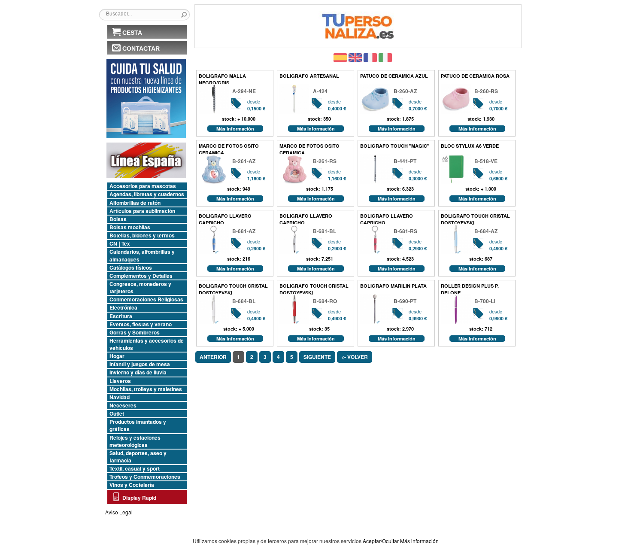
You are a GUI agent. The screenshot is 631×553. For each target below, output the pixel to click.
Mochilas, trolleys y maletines (145, 389)
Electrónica (123, 307)
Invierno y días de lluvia (138, 372)
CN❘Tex (119, 243)
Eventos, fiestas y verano (140, 324)
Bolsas (118, 219)
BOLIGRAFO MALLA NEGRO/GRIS (222, 78)
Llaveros (120, 381)
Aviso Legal (119, 512)
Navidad (119, 397)
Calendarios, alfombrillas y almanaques (142, 255)
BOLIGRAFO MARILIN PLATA (393, 286)
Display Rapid (139, 497)
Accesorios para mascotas (142, 186)
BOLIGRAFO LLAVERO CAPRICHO (225, 218)
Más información (419, 540)
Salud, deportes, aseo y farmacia (138, 457)
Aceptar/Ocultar (381, 540)
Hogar (116, 356)
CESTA (132, 32)
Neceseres (123, 405)
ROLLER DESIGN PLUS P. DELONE (470, 288)
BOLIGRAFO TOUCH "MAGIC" (394, 146)
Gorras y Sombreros (134, 332)
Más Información (235, 128)
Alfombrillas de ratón (135, 203)
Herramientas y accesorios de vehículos (146, 344)
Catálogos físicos (130, 267)
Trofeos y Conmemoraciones (144, 476)
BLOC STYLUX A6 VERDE (470, 146)
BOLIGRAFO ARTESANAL (309, 76)
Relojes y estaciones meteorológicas (135, 441)
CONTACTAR (141, 48)
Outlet (116, 413)
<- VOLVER (354, 357)
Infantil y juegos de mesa (139, 364)
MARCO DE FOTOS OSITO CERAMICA (229, 148)
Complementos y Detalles (141, 276)
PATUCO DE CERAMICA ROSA (475, 76)
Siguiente (317, 357)
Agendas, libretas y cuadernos (146, 194)
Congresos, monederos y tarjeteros (140, 287)
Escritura (120, 316)
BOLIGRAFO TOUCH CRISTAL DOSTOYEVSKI (475, 218)
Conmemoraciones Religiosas (146, 299)
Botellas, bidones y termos (142, 235)
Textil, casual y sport (134, 468)
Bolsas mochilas (129, 227)
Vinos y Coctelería (131, 485)
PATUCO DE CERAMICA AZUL (394, 76)
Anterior (213, 357)
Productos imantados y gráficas (137, 425)
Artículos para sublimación (142, 211)
